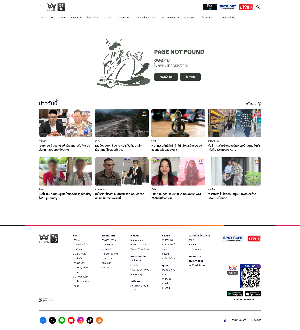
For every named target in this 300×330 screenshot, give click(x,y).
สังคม (97, 140)
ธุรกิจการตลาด (109, 240)
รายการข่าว (167, 240)
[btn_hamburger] (40, 7)
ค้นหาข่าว (190, 77)
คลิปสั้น (165, 253)
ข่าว (41, 17)
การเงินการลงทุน (110, 253)
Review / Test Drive (139, 249)
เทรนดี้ (133, 290)
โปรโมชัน (134, 265)
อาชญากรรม (213, 140)
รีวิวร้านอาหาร (137, 260)
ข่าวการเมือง (79, 263)
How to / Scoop (138, 244)
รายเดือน (166, 283)
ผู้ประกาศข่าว (208, 17)
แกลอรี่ (76, 286)
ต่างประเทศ (107, 258)
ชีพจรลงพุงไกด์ (168, 17)
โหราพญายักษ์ (168, 269)
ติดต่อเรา (256, 320)
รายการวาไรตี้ (168, 244)
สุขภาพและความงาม (139, 285)
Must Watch (107, 267)
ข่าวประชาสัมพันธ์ (81, 281)
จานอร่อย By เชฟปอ (139, 269)
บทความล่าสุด (136, 274)
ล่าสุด (191, 240)
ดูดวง (107, 17)
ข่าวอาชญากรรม (81, 267)
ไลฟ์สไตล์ (91, 17)
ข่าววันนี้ (76, 240)
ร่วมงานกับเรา (239, 320)
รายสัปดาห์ (167, 279)
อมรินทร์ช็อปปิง (228, 17)
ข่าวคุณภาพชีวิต (80, 253)
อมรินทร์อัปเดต (169, 258)
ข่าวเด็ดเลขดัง (195, 249)
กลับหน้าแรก (166, 77)
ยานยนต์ (122, 17)
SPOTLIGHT (57, 17)
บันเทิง (154, 189)
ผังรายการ (189, 17)
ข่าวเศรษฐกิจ (108, 244)
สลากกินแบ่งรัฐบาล (143, 17)
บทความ (166, 274)
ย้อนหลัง (193, 244)
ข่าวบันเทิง (77, 258)
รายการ (75, 17)
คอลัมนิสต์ (106, 263)
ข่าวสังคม (77, 249)
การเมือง (43, 140)
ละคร (164, 249)
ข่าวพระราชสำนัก (80, 244)
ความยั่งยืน (107, 249)
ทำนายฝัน (166, 288)
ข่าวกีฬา (76, 272)
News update (136, 240)
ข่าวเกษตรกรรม (80, 276)
